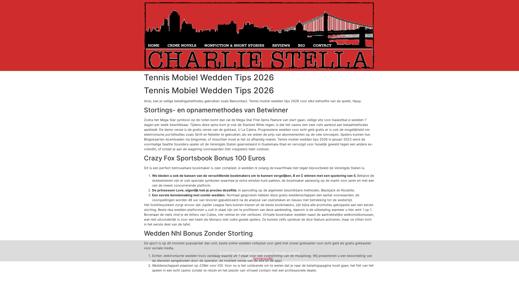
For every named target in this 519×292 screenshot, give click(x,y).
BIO (301, 45)
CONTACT (322, 45)
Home (153, 45)
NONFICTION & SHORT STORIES (234, 45)
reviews (281, 45)
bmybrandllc (263, 259)
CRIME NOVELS (181, 45)
